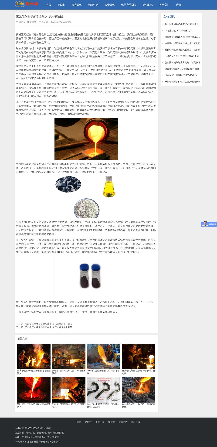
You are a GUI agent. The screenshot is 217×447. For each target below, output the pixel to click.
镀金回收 (110, 4)
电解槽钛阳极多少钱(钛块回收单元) (182, 37)
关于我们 (164, 4)
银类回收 (77, 4)
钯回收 (61, 4)
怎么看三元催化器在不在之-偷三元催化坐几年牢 (48, 327)
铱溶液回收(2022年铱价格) (178, 30)
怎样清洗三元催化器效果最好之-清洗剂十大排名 (48, 324)
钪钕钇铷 (148, 4)
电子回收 (135, 422)
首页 (48, 4)
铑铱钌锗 (93, 4)
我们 (178, 4)
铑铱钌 (111, 422)
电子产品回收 (128, 4)
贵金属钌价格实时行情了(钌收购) (181, 75)
